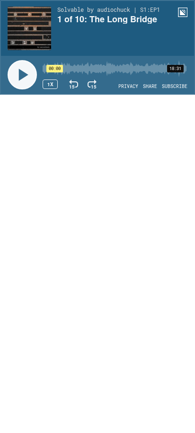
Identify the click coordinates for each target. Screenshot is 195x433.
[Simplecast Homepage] (182, 12)
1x (50, 84)
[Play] (22, 74)
